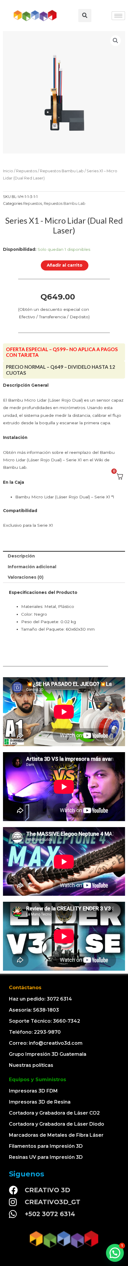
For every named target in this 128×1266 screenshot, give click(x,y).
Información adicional (32, 566)
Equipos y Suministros (37, 1079)
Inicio (8, 171)
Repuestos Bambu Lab (62, 171)
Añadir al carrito (64, 265)
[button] (115, 1253)
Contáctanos (25, 987)
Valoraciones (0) (25, 577)
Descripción (21, 556)
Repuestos (26, 171)
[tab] (64, 556)
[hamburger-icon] (118, 15)
